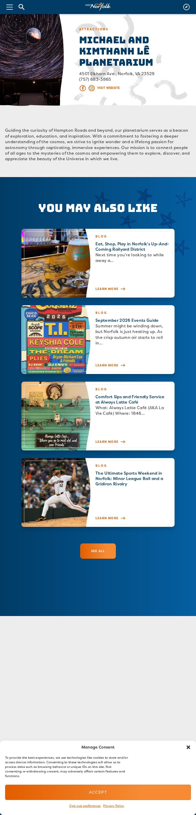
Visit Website (108, 88)
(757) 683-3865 (95, 79)
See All (98, 551)
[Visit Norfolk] (98, 7)
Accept (98, 792)
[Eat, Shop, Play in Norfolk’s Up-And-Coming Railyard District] (98, 263)
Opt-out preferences (85, 806)
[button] (188, 747)
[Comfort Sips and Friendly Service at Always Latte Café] (98, 416)
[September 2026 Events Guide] (98, 339)
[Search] (22, 7)
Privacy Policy (113, 806)
